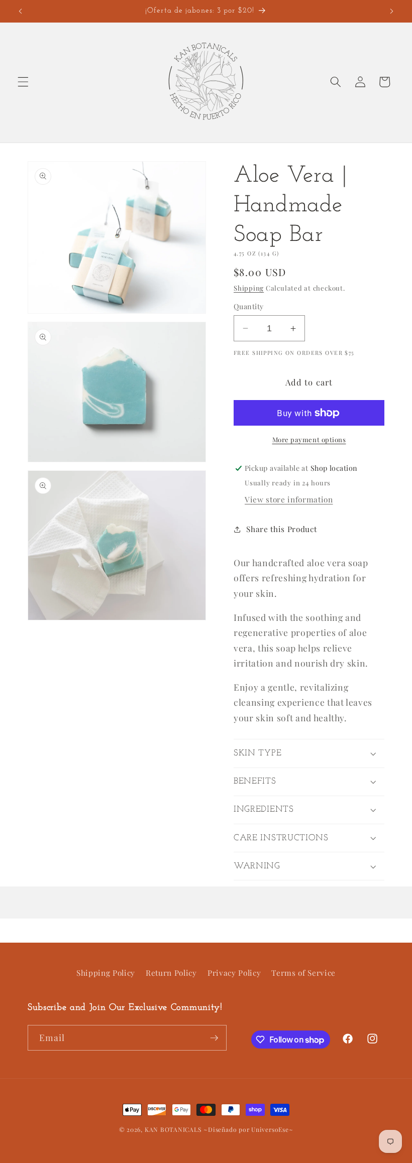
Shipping (249, 288)
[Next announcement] (391, 11)
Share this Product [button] (281, 529)
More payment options (309, 439)
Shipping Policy (105, 972)
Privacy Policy (234, 972)
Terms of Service (303, 972)
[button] (23, 82)
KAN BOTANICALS (173, 1129)
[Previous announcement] (21, 11)
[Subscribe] (214, 1038)
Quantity (249, 306)
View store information (289, 499)
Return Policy (171, 972)
